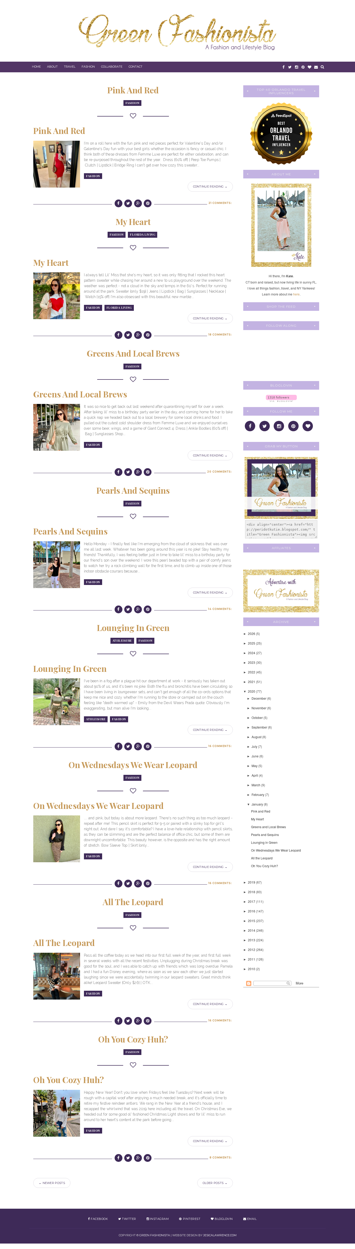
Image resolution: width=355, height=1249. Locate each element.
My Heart (133, 221)
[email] (316, 67)
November (259, 708)
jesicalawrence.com (219, 1235)
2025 (252, 643)
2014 (252, 930)
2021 (252, 681)
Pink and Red (133, 89)
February (258, 794)
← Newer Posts (52, 1183)
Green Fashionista (154, 1235)
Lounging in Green (133, 627)
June (255, 756)
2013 (252, 940)
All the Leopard (133, 901)
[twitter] (290, 67)
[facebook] (283, 67)
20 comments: (219, 471)
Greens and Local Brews (133, 353)
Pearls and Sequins (133, 490)
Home (36, 66)
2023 (252, 662)
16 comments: (220, 746)
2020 (252, 691)
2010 (252, 969)
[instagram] (296, 67)
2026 (252, 633)
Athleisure (122, 640)
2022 (252, 672)
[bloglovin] (309, 67)
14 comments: (220, 609)
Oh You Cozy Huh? (133, 1039)
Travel (69, 66)
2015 (252, 920)
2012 (252, 949)
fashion (133, 103)
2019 (252, 882)
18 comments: (220, 334)
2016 (252, 911)
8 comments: (220, 1157)
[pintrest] (303, 67)
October (258, 717)
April (255, 775)
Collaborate (111, 66)
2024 (252, 653)
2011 (252, 959)
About (52, 66)
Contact (135, 66)
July (255, 746)
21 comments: (220, 203)
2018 (252, 892)
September (260, 727)
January (258, 804)
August (257, 737)
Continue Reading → (210, 186)
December (259, 698)
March (256, 785)
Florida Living (142, 234)
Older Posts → (215, 1183)
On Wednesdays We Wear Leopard (133, 764)
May (255, 765)
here (296, 294)
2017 (252, 901)
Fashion (88, 66)
